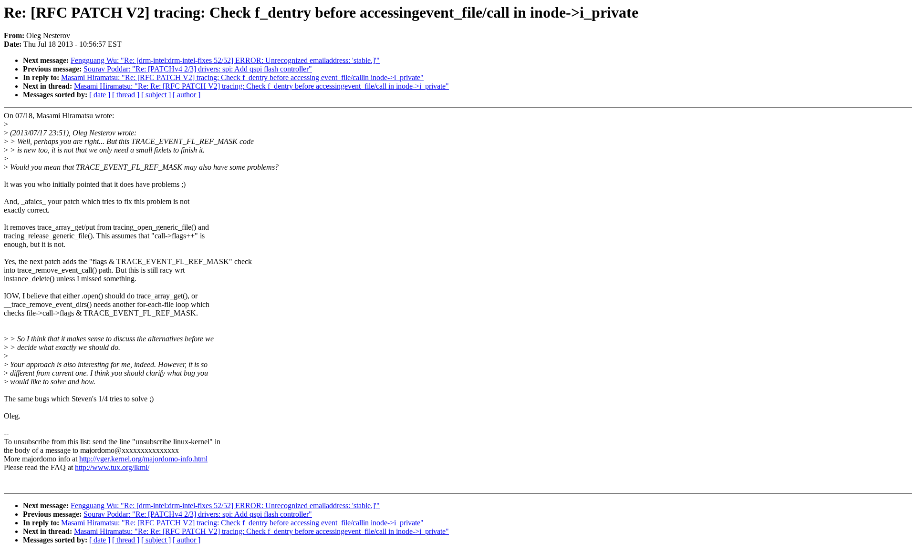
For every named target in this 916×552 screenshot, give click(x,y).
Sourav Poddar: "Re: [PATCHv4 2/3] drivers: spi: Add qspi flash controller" (197, 69)
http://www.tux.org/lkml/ (112, 467)
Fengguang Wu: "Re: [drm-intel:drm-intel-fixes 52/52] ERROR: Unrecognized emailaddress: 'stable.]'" (225, 60)
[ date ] (99, 95)
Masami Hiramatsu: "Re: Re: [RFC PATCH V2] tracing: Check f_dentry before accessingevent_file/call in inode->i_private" (261, 86)
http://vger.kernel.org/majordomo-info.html (143, 459)
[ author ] (186, 95)
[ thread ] (125, 95)
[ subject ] (156, 95)
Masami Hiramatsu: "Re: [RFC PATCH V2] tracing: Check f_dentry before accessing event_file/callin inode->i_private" (242, 77)
